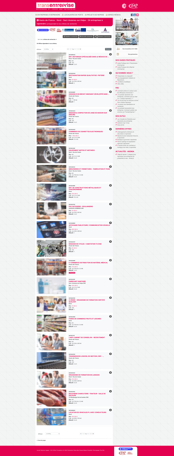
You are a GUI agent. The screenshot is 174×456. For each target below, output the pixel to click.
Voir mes (46, 39)
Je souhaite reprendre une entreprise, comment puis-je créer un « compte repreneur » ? (127, 96)
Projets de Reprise (95, 15)
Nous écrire (120, 125)
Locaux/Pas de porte (73, 15)
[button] (39, 248)
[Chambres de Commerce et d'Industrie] (124, 6)
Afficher (39, 49)
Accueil (38, 450)
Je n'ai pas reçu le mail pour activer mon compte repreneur (127, 101)
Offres (54, 450)
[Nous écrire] (137, 15)
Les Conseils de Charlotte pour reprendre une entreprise (126, 120)
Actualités (90, 450)
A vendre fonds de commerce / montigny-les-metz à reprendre (126, 146)
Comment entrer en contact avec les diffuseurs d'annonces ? (127, 91)
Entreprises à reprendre (48, 15)
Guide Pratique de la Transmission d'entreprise (127, 64)
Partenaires (70, 450)
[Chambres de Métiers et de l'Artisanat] (133, 6)
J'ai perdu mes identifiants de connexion (126, 105)
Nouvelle (87, 36)
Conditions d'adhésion (123, 82)
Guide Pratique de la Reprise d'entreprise (125, 68)
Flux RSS (102, 450)
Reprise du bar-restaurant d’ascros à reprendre (127, 136)
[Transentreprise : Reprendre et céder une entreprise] (55, 6)
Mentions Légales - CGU (46, 450)
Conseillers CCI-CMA (62, 450)
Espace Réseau (114, 15)
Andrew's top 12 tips (123, 123)
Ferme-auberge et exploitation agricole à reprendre (126, 142)
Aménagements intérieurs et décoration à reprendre (125, 133)
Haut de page (42, 440)
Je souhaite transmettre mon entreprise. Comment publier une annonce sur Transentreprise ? (127, 110)
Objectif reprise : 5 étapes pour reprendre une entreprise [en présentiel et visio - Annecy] (126, 156)
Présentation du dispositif (124, 76)
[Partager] (95, 36)
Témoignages (96, 450)
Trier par (108, 49)
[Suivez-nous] (132, 15)
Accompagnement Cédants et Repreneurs (126, 79)
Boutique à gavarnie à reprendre (127, 139)
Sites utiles (120, 84)
